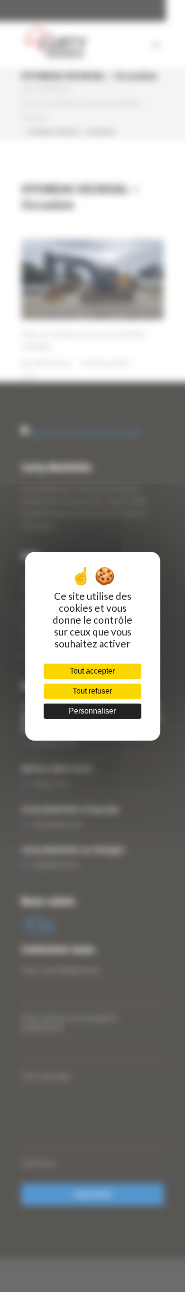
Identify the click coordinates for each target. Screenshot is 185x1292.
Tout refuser (92, 691)
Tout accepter (92, 671)
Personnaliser (92, 711)
